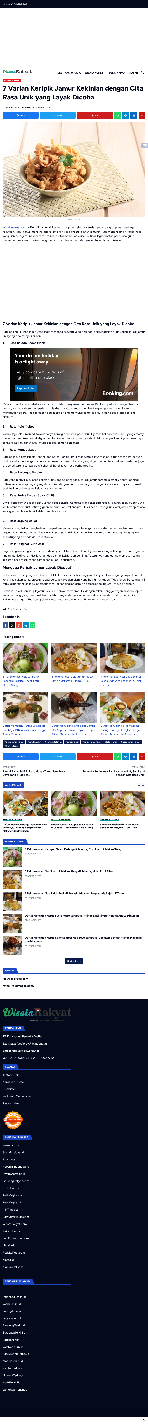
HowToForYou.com (15, 978)
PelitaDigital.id (12, 1202)
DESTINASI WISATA (69, 72)
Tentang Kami (11, 1075)
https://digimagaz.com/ (18, 986)
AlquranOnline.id (13, 1267)
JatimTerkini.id (12, 1304)
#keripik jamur (72, 742)
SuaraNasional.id (13, 1152)
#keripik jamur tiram (91, 742)
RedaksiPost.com (14, 1252)
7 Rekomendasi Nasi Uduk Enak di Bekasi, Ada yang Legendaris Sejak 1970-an (121, 681)
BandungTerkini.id (14, 1325)
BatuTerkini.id (11, 1339)
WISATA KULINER (95, 72)
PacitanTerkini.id (13, 1368)
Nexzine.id (9, 1245)
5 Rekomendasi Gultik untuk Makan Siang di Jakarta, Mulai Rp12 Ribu (69, 871)
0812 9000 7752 (43, 1058)
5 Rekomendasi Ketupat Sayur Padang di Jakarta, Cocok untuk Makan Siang (21, 681)
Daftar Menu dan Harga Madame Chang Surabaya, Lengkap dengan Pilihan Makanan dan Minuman (120, 730)
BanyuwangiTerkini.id (16, 1354)
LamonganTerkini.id (15, 1389)
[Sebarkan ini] (5, 625)
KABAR (134, 72)
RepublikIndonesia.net (17, 1166)
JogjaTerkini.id (12, 1318)
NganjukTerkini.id (13, 1375)
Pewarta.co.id (11, 1145)
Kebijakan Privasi (13, 1082)
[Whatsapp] (117, 115)
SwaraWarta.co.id (14, 1174)
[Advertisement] (74, 37)
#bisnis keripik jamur (14, 742)
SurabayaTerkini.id (14, 1332)
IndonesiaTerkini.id (14, 1296)
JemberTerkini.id (13, 1347)
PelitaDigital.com (13, 1195)
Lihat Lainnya (74, 961)
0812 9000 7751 (20, 1058)
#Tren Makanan (11, 746)
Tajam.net (9, 1159)
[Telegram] (125, 115)
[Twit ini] (12, 625)
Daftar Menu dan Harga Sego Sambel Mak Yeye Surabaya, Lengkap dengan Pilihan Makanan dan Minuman (73, 730)
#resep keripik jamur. (130, 742)
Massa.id (8, 1260)
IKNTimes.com (12, 1209)
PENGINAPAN (117, 72)
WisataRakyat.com (15, 1224)
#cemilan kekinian (53, 742)
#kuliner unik (111, 742)
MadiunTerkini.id (13, 1361)
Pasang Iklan (11, 1103)
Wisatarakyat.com (15, 227)
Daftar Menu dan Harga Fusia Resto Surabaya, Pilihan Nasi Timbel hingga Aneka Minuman (24, 730)
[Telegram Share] (26, 625)
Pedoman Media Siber (17, 1096)
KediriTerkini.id (12, 1382)
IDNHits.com (11, 1188)
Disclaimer (9, 1089)
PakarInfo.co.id (12, 1231)
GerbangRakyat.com (16, 1181)
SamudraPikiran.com (16, 1217)
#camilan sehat (34, 742)
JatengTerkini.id (13, 1311)
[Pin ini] (19, 625)
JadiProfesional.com (16, 1238)
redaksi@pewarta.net (25, 1050)
